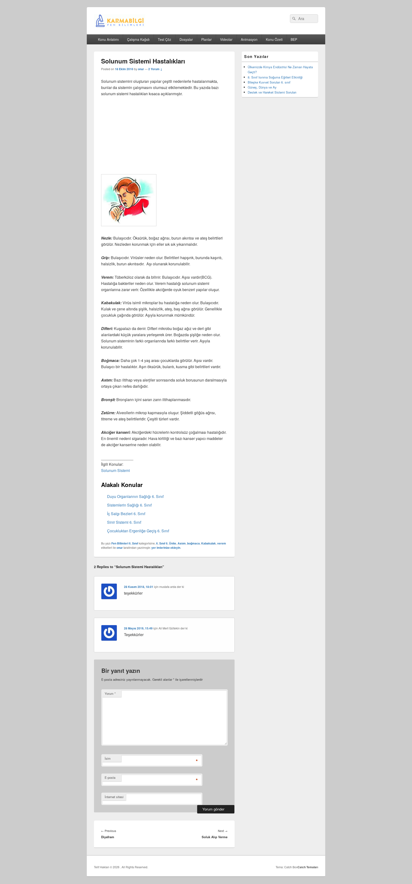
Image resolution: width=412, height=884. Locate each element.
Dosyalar (186, 39)
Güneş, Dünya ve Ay (262, 87)
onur (141, 69)
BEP (294, 39)
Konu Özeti (274, 39)
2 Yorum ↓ (155, 69)
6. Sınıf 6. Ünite (166, 543)
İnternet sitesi (114, 797)
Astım (182, 543)
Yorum (110, 693)
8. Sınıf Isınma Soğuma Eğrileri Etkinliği (275, 77)
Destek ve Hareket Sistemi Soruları (272, 92)
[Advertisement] (164, 137)
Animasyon (249, 39)
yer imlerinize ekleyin (165, 547)
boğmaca (193, 543)
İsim (108, 758)
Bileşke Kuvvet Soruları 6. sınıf (269, 82)
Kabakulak (208, 543)
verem (221, 543)
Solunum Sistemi (115, 470)
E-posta (110, 777)
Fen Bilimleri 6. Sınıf (124, 543)
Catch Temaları (308, 867)
